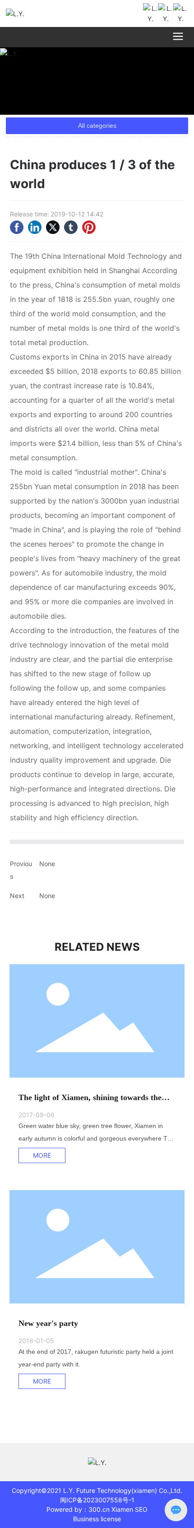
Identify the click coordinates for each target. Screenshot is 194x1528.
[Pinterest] (89, 227)
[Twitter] (53, 227)
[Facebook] (16, 227)
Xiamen (122, 1509)
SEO (141, 1509)
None (47, 863)
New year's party (48, 1323)
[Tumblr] (71, 227)
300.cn (99, 1509)
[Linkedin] (35, 227)
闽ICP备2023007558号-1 (97, 1500)
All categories (97, 125)
